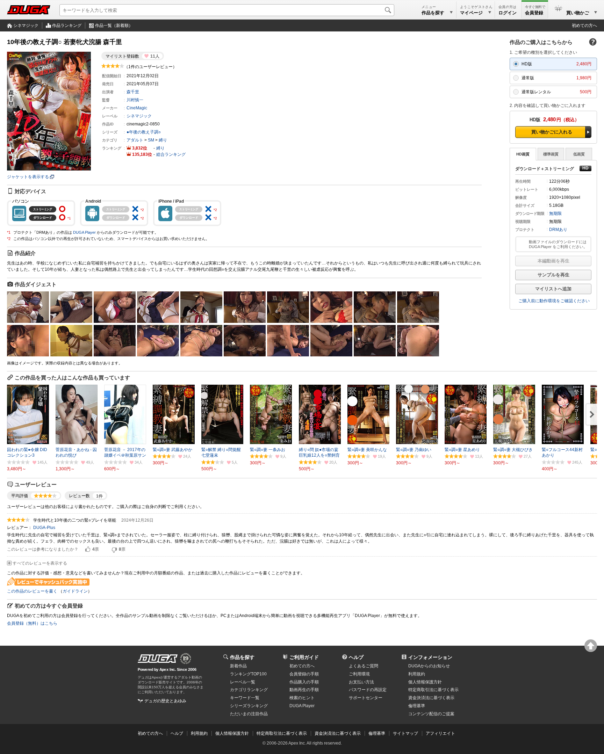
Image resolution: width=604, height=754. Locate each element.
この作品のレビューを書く (32, 591)
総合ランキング (171, 154)
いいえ (114, 549)
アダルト (135, 140)
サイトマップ (405, 733)
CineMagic (137, 108)
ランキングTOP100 (248, 674)
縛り (163, 140)
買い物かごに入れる (551, 132)
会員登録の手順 (304, 674)
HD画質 (523, 154)
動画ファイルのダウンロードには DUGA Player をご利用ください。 (558, 244)
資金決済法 (431, 697)
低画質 (579, 154)
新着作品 (238, 666)
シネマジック (25, 25)
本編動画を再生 (553, 260)
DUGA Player (84, 232)
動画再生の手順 (304, 689)
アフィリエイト (440, 733)
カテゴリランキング (249, 689)
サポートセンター (365, 697)
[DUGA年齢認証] (158, 658)
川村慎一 (135, 99)
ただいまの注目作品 (249, 713)
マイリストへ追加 (553, 288)
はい (87, 549)
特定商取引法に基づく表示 (282, 733)
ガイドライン (75, 591)
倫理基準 (416, 705)
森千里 (133, 91)
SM (151, 140)
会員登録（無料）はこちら (32, 623)
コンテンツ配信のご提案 (431, 713)
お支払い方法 (361, 682)
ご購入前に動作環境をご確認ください (554, 300)
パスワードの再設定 (368, 689)
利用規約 (416, 674)
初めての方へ (584, 25)
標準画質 (551, 154)
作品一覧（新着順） (114, 25)
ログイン (507, 12)
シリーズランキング (249, 705)
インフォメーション (430, 657)
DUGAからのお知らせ (429, 666)
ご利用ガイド (304, 657)
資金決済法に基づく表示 (338, 733)
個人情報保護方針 (425, 682)
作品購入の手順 (304, 682)
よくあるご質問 (363, 666)
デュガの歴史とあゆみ (165, 700)
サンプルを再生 (553, 274)
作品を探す (242, 657)
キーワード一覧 (244, 697)
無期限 (555, 213)
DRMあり (558, 229)
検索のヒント (302, 697)
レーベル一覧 (242, 682)
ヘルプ (356, 657)
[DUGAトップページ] (28, 9)
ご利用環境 (359, 674)
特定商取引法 (433, 689)
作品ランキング (66, 25)
